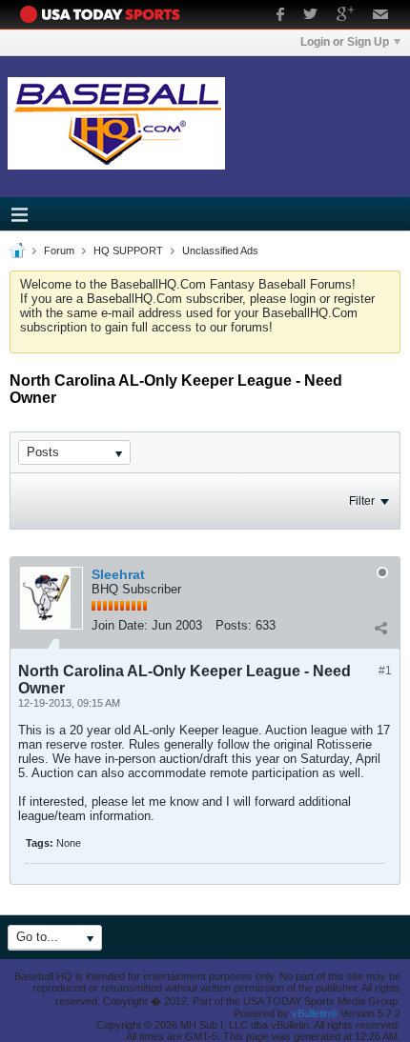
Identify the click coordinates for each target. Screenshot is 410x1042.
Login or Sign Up (344, 42)
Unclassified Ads (220, 250)
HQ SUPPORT (128, 250)
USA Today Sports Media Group (105, 14)
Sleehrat (118, 574)
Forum (59, 250)
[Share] (380, 627)
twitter (310, 16)
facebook (280, 16)
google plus (345, 16)
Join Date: (120, 625)
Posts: (233, 625)
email (381, 16)
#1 (385, 670)
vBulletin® (315, 1013)
